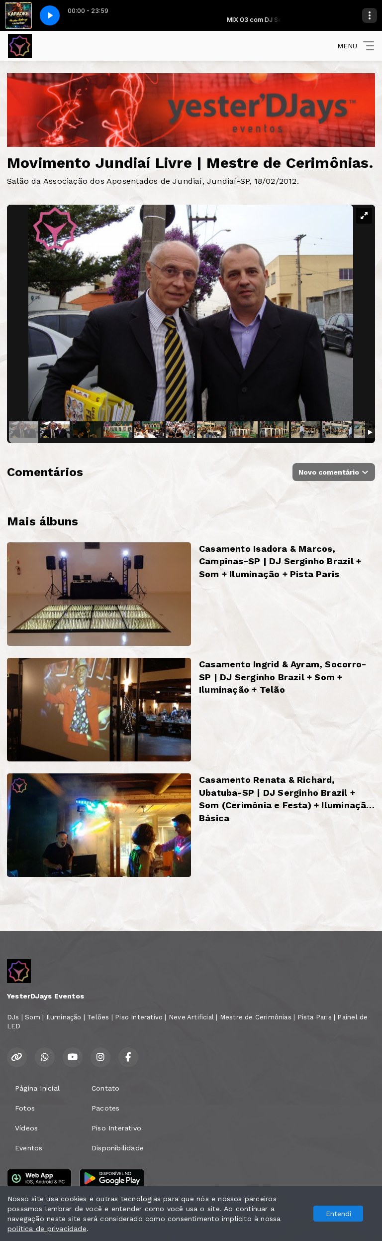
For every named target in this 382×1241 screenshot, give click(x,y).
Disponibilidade (118, 1148)
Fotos (25, 1108)
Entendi (338, 1214)
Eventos (28, 1148)
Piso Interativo (116, 1128)
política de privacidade (47, 1229)
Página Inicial (37, 1088)
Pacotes (105, 1108)
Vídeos (26, 1128)
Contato (105, 1088)
